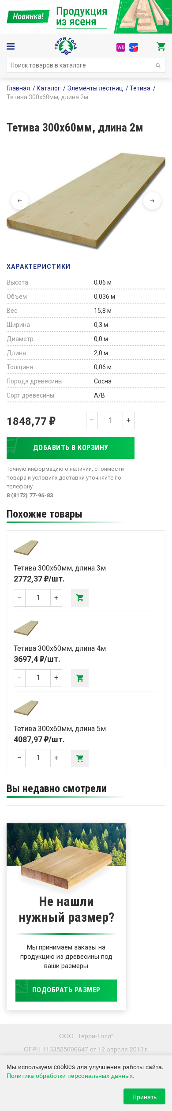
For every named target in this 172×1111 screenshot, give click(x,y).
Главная (18, 88)
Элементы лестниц (95, 88)
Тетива (140, 88)
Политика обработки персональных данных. (71, 1075)
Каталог (48, 88)
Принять (144, 1096)
